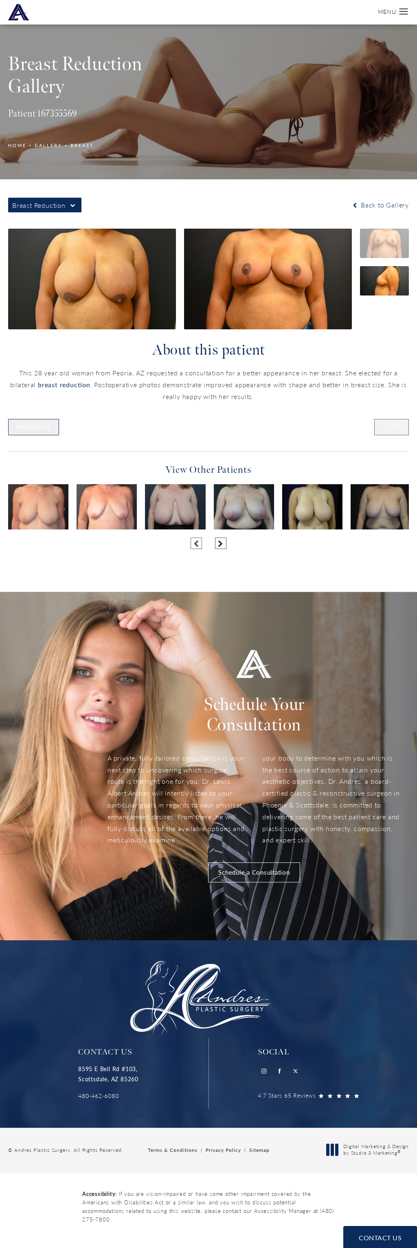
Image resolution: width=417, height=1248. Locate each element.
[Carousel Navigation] (208, 539)
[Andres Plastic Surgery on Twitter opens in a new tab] (295, 1071)
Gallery (48, 145)
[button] (403, 12)
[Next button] (220, 543)
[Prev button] (196, 543)
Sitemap (259, 1150)
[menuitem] (264, 1071)
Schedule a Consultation (254, 872)
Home (17, 145)
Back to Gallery (384, 204)
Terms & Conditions (173, 1150)
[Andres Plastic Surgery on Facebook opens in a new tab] (279, 1071)
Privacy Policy (223, 1150)
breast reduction (64, 384)
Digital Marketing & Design (376, 1149)
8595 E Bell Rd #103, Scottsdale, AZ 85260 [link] (108, 1074)
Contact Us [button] (380, 1237)
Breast (82, 145)
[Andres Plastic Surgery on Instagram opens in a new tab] (264, 1071)
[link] (108, 1096)
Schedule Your (254, 715)
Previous (33, 426)
